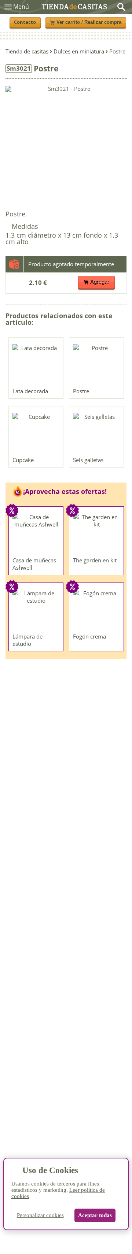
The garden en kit (95, 560)
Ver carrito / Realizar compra (88, 22)
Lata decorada (30, 391)
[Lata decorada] (36, 364)
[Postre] (97, 364)
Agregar (99, 282)
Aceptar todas (95, 1215)
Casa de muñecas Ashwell (34, 564)
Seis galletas (88, 460)
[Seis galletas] (97, 433)
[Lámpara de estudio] (36, 609)
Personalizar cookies (40, 1215)
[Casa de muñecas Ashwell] (36, 533)
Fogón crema (89, 636)
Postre (81, 391)
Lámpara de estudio (27, 640)
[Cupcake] (36, 433)
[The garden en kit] (97, 533)
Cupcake (23, 460)
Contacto (25, 22)
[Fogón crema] (97, 609)
